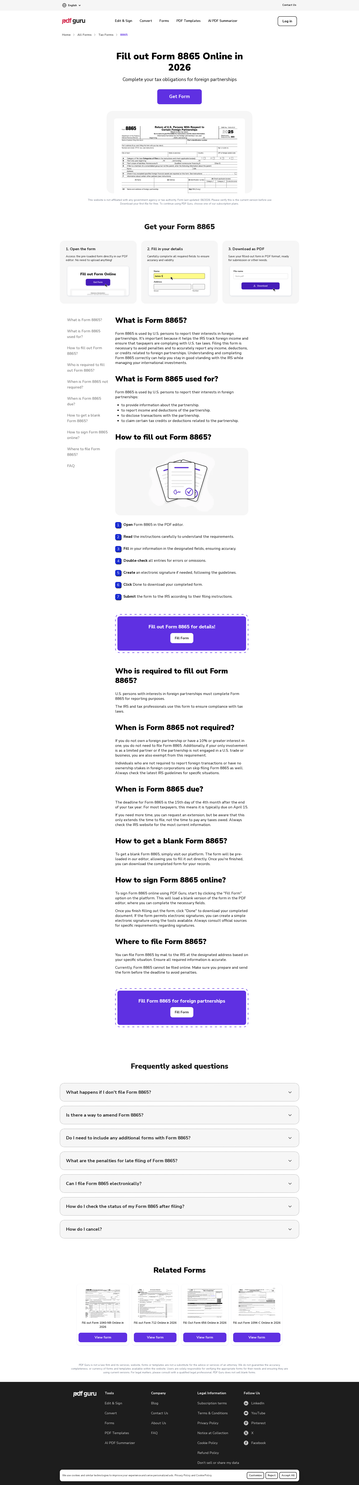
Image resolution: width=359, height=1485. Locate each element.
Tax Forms (105, 35)
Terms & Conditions (212, 1413)
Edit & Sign (123, 21)
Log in (287, 21)
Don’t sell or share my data (218, 1462)
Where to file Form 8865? (83, 451)
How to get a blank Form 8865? (83, 418)
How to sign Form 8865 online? (87, 435)
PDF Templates (189, 21)
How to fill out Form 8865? (84, 350)
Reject (272, 1475)
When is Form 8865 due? (84, 401)
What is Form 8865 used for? (83, 334)
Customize (255, 1475)
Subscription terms (212, 1403)
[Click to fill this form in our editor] (179, 153)
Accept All (288, 1475)
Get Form (179, 96)
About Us (158, 1423)
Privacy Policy (183, 1475)
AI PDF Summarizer (222, 21)
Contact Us (289, 5)
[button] (71, 5)
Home (66, 35)
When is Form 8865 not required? (87, 384)
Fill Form (182, 638)
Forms (164, 21)
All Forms (84, 35)
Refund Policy (208, 1453)
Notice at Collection (212, 1433)
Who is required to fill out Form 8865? (86, 367)
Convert (146, 21)
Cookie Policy (203, 1475)
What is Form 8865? (84, 319)
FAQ (71, 465)
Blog (154, 1403)
